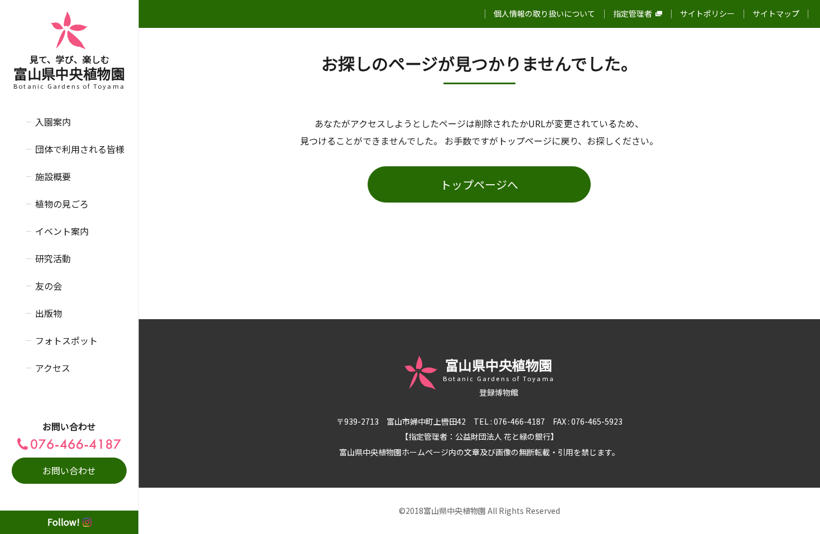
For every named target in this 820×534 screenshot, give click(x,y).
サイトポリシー (707, 13)
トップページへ (479, 184)
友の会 (48, 285)
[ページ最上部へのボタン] (794, 507)
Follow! (63, 521)
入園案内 (53, 121)
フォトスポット (66, 340)
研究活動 (53, 258)
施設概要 (53, 176)
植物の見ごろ (62, 203)
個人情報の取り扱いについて (544, 13)
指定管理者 (632, 13)
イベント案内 (62, 231)
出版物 (48, 313)
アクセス (52, 367)
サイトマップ (776, 13)
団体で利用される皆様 (79, 149)
